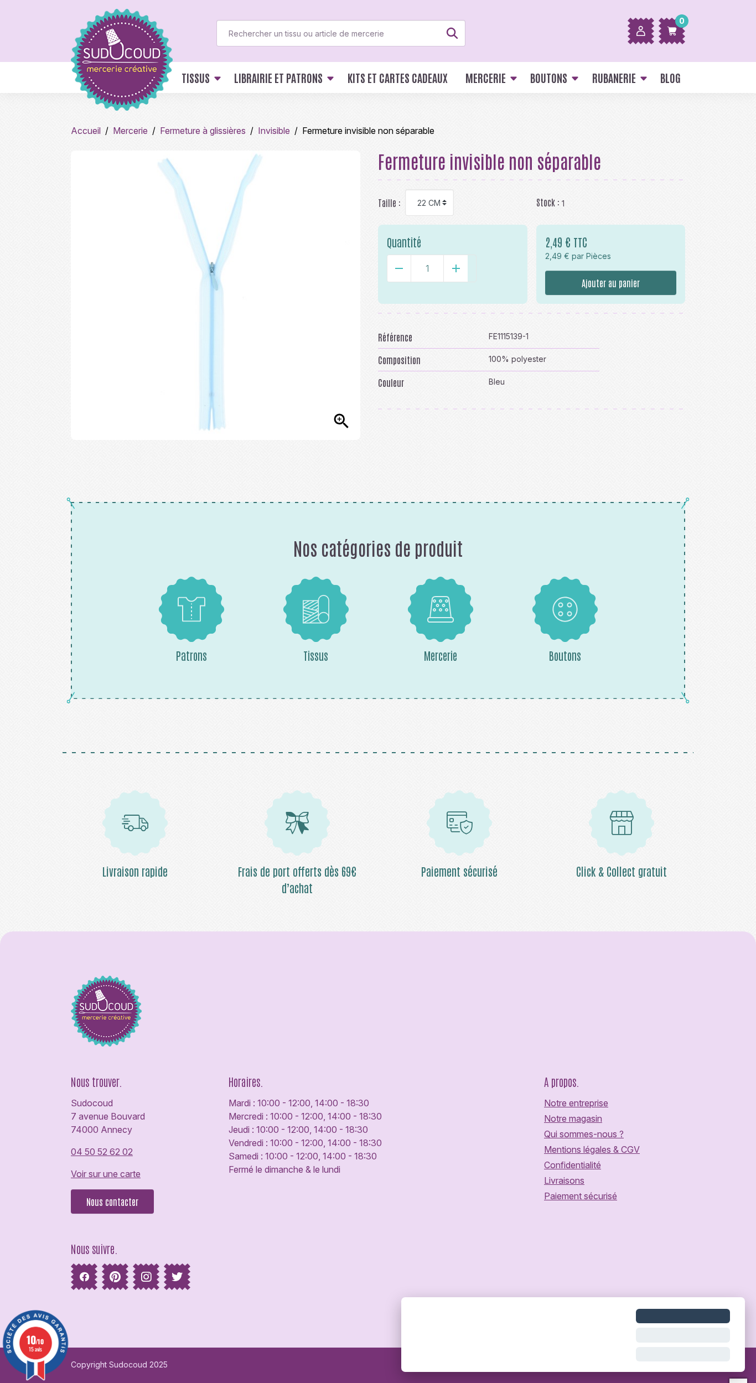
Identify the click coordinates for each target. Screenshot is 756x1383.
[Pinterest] (115, 1276)
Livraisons (564, 1180)
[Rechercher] (452, 33)
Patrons (191, 655)
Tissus (315, 655)
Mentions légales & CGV (592, 1149)
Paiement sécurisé (580, 1195)
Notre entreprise (576, 1103)
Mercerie (440, 655)
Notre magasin (573, 1118)
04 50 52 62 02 (102, 1151)
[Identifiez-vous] (641, 31)
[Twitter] (177, 1276)
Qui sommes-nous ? (584, 1133)
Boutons (565, 655)
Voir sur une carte (106, 1173)
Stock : (548, 202)
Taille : (389, 202)
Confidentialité (572, 1164)
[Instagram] (146, 1276)
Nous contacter (112, 1201)
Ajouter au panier (611, 282)
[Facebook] (84, 1276)
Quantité (404, 242)
